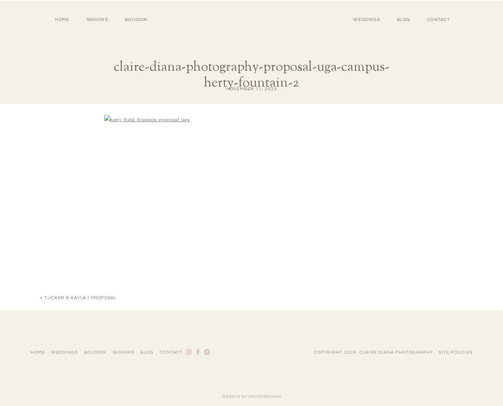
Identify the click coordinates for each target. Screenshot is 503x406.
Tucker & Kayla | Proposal (80, 297)
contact (438, 19)
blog (403, 19)
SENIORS (97, 19)
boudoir (136, 19)
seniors (123, 352)
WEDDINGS (366, 19)
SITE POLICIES (455, 352)
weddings (64, 352)
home (62, 19)
